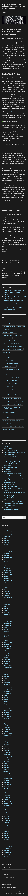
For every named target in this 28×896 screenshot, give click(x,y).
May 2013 (6, 769)
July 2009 (6, 856)
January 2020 (7, 618)
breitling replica (7, 329)
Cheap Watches (7, 338)
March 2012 (7, 795)
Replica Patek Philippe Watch (11, 415)
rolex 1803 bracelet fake (16, 112)
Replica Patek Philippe (9, 392)
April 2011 (6, 816)
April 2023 (6, 544)
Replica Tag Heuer (8, 494)
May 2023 (6, 542)
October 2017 (7, 669)
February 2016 (7, 706)
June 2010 (6, 835)
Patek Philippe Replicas (9, 375)
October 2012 (7, 782)
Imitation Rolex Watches (10, 467)
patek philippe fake (8, 360)
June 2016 (6, 699)
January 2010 (7, 845)
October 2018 (7, 646)
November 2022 (8, 553)
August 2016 (7, 695)
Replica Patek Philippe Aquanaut (12, 398)
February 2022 (7, 570)
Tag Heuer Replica (8, 507)
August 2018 (7, 650)
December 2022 (8, 551)
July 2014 (6, 742)
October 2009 (7, 850)
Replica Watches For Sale (9, 426)
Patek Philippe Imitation (9, 366)
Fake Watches (6, 352)
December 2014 (8, 733)
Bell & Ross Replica (9, 446)
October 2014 (7, 737)
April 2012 (6, 793)
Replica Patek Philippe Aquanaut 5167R (13, 401)
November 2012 (8, 780)
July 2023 (6, 538)
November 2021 (8, 576)
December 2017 (8, 665)
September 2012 (8, 784)
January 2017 (7, 686)
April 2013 (6, 771)
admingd (6, 249)
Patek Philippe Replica (9, 372)
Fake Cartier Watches (9, 460)
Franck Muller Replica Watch (11, 463)
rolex (5, 499)
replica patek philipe (8, 389)
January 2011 (7, 822)
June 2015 (6, 722)
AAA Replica (6, 321)
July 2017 (6, 674)
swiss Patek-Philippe (8, 432)
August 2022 (7, 559)
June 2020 (6, 608)
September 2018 (8, 648)
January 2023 (7, 550)
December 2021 (8, 574)
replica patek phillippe (9, 420)
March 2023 (7, 546)
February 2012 (7, 797)
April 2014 (6, 748)
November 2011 (8, 803)
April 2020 (6, 612)
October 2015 (7, 714)
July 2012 (6, 788)
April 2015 (6, 725)
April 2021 (6, 589)
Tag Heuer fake (19, 432)
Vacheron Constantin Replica (11, 509)
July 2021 (6, 584)
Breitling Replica (8, 448)
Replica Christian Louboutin (10, 383)
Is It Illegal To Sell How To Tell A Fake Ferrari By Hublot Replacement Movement (14, 292)
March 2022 (7, 568)
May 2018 (6, 655)
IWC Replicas (7, 469)
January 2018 (7, 663)
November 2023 (8, 531)
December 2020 (8, 597)
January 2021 (7, 595)
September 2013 (8, 761)
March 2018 (7, 659)
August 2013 (7, 763)
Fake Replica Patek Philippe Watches (13, 349)
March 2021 (7, 591)
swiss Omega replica (8, 429)
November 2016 (8, 689)
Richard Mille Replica (9, 496)
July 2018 (6, 652)
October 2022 (7, 555)
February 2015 (7, 729)
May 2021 (6, 587)
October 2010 (7, 828)
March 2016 (7, 705)
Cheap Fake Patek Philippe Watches (13, 335)
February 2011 (7, 820)
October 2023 (7, 533)
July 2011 (6, 811)
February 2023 (7, 548)
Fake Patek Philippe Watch (10, 340)
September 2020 (8, 602)
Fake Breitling (7, 458)
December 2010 (8, 824)
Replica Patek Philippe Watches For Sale (14, 492)
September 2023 (8, 534)
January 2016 (7, 708)
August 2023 (7, 536)
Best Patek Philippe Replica (10, 323)
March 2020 (7, 614)
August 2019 (7, 627)
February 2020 (7, 616)
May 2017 (6, 678)
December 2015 (8, 710)
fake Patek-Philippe (18, 338)
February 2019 (7, 638)
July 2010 (6, 833)
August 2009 (7, 854)
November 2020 (8, 599)
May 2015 (6, 724)
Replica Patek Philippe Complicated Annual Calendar (12, 408)
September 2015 (8, 716)
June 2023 (6, 540)
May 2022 (6, 565)
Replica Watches (7, 423)
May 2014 (6, 746)
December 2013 (8, 756)
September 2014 (8, 739)
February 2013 (7, 775)
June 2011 (6, 812)
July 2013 (6, 765)
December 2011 (8, 801)
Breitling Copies (20, 326)
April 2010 (6, 839)
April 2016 (6, 703)
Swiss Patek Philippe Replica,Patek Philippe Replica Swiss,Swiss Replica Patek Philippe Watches (13, 503)
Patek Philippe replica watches (11, 377)
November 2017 (8, 667)
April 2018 (6, 657)
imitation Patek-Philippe (9, 355)
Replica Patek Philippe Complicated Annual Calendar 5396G (12, 411)
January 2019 (7, 640)
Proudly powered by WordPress (17, 893)
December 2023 (8, 529)
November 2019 (8, 621)
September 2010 (8, 829)
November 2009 (8, 848)
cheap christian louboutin (10, 332)
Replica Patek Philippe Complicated (12, 404)
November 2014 (8, 735)
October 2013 (7, 759)
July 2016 (6, 697)
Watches (5, 435)
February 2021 (7, 593)
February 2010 (7, 843)
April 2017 (6, 680)
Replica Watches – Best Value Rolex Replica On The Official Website (13, 6)
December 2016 (8, 688)
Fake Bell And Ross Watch (10, 456)
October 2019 (7, 623)
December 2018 (8, 642)
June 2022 (6, 563)
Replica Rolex (20, 420)
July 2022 (6, 561)
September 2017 (8, 671)
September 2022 (8, 557)
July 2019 (6, 629)
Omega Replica (7, 471)
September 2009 (8, 852)
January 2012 (7, 799)
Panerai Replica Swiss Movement (12, 473)
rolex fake (20, 426)
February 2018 (7, 661)
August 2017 (7, 672)
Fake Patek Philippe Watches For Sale (13, 346)
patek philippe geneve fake (10, 363)
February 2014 (7, 752)
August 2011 (7, 809)
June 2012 (6, 790)
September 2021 (8, 580)
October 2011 (7, 805)
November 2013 (8, 758)
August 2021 (7, 582)
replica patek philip (8, 386)
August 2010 (7, 831)
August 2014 (7, 741)
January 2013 (7, 776)
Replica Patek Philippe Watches (11, 417)
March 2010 (7, 841)
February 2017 (7, 684)
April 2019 (6, 635)
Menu (4, 12)
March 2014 (7, 750)
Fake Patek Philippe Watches (11, 343)
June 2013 (6, 767)
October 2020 (7, 601)
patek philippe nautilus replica (11, 369)
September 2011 (8, 807)
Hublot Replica (7, 465)
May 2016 (6, 701)
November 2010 (8, 826)
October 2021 (7, 578)
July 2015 (6, 720)
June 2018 (6, 654)
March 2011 (7, 818)
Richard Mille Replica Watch (11, 497)
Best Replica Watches (9, 326)
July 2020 (6, 606)
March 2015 (7, 727)
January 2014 (7, 754)
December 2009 (8, 846)
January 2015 (7, 731)
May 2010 (6, 837)
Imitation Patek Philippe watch (11, 358)
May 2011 (6, 814)
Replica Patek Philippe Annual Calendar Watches (13, 395)
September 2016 (8, 693)
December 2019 (8, 619)
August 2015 (7, 718)
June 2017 (6, 676)
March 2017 (7, 682)
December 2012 (8, 778)
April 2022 (6, 567)
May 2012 (6, 792)
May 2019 (6, 633)
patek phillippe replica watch (10, 380)
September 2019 (8, 625)
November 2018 (8, 644)
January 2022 (7, 572)
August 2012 (7, 786)
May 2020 (6, 610)
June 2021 (6, 585)
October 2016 (7, 691)
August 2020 (7, 604)
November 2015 (8, 712)
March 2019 (7, 637)
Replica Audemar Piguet (10, 484)
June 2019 (6, 631)
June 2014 (6, 744)
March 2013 (7, 773)
